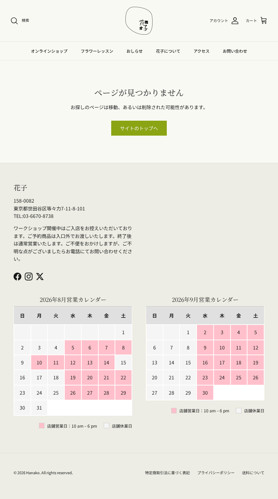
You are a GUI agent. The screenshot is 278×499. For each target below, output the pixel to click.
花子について (168, 51)
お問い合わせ (235, 51)
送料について (253, 472)
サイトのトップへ (139, 128)
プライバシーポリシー (216, 472)
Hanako (33, 472)
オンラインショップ (49, 51)
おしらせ (134, 51)
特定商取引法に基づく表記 (167, 472)
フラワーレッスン (97, 51)
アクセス (202, 51)
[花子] (139, 21)
